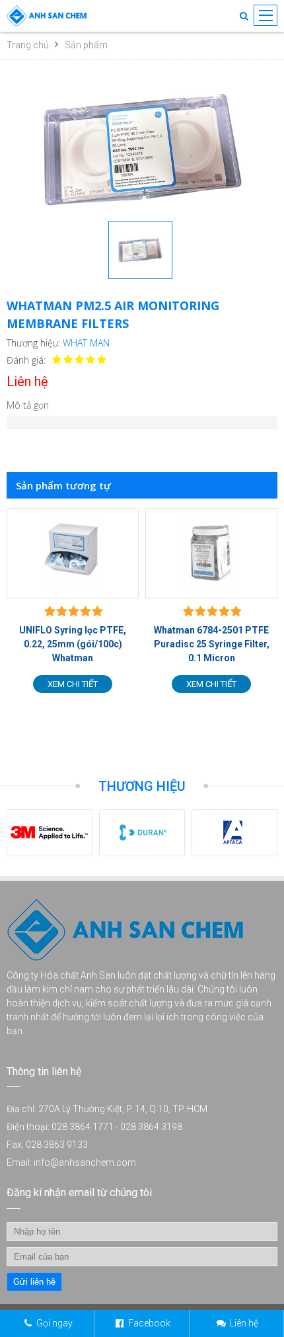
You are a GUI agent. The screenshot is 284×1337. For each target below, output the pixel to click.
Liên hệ (244, 1323)
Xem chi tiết (131, 684)
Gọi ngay (54, 1323)
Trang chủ (28, 45)
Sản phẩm (86, 45)
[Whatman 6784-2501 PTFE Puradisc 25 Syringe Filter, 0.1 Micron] (131, 553)
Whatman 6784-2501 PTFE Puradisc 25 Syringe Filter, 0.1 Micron (132, 644)
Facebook (149, 1323)
